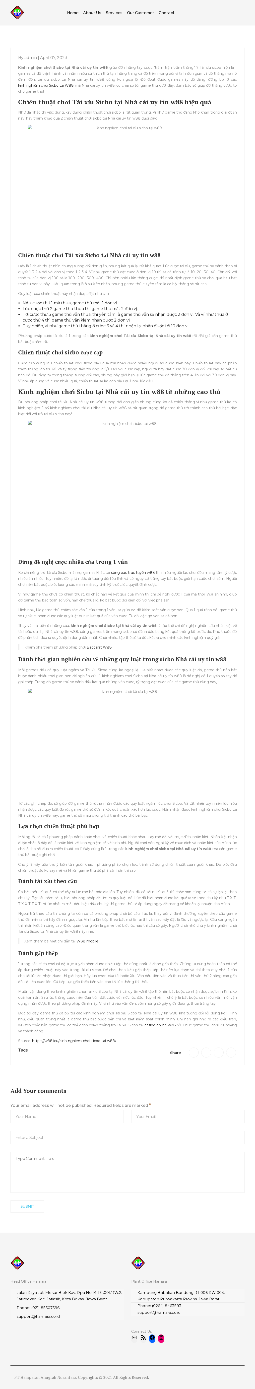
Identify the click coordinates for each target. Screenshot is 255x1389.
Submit (27, 1206)
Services (114, 12)
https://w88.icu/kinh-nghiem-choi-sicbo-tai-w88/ (74, 1041)
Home (72, 12)
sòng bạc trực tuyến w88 (133, 572)
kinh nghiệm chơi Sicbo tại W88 (46, 85)
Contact (167, 12)
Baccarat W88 (99, 647)
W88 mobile (87, 941)
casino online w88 (160, 1025)
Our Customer (140, 12)
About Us (92, 12)
